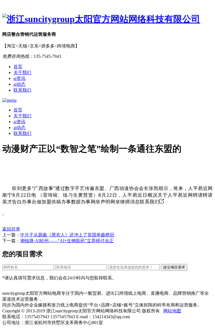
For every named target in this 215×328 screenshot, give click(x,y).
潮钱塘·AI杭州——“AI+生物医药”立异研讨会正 (67, 240)
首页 (17, 66)
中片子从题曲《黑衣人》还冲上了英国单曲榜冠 (67, 234)
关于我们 (22, 72)
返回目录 (11, 229)
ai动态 (19, 84)
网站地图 (172, 310)
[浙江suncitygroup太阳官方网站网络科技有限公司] (107, 19)
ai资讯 (19, 78)
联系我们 (22, 90)
